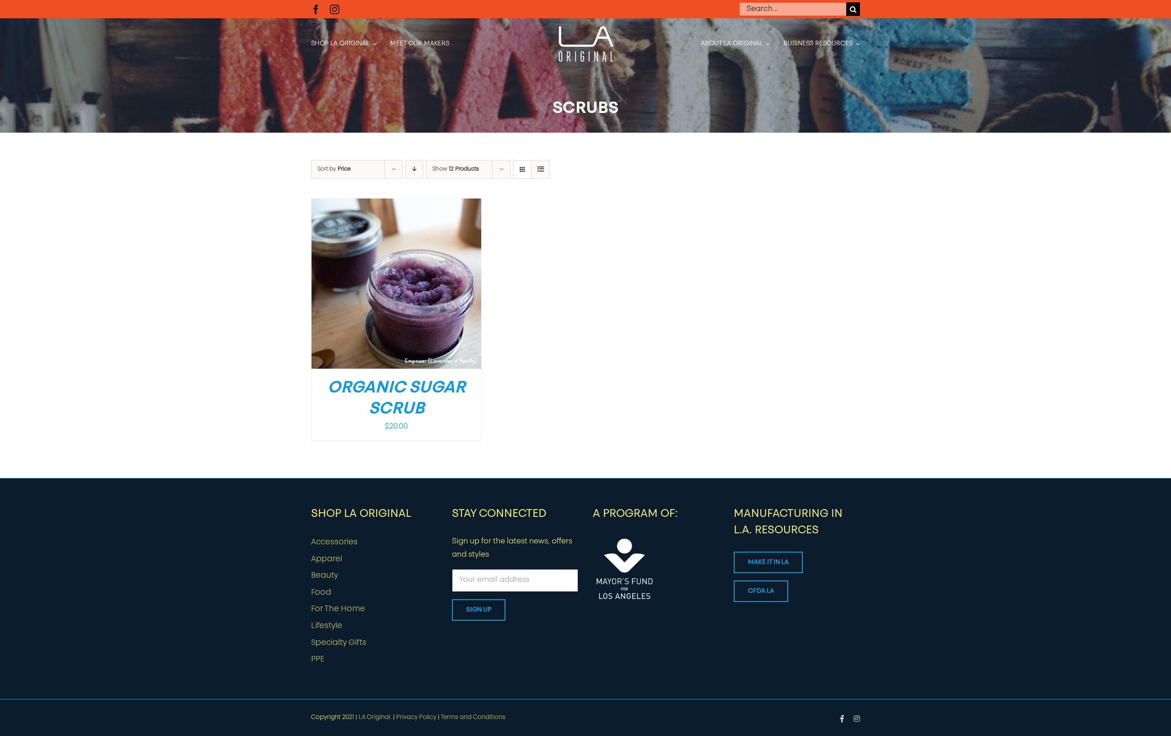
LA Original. (375, 717)
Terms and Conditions (472, 717)
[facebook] (316, 9)
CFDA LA (761, 591)
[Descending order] (414, 169)
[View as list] (540, 169)
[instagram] (334, 9)
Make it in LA (768, 562)
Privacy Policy (416, 717)
